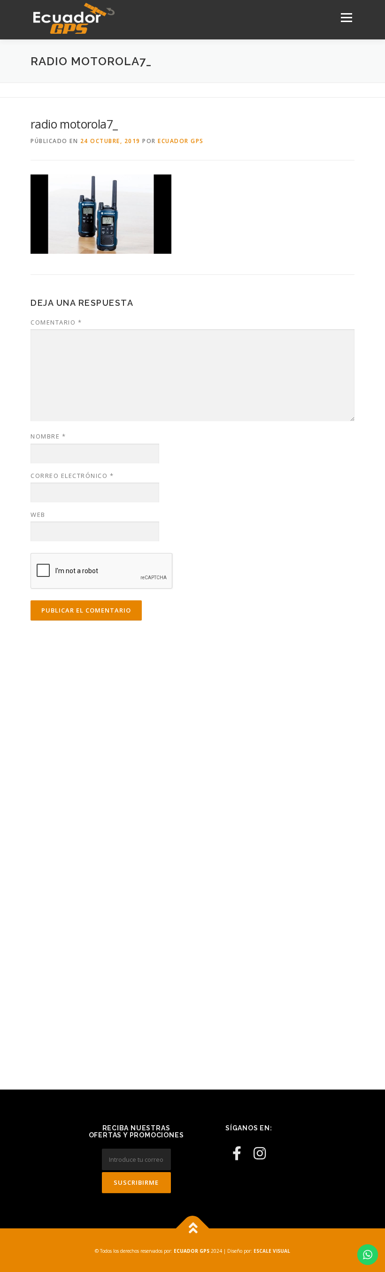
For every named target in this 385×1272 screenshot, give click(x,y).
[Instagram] (260, 1153)
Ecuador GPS (181, 141)
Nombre (48, 436)
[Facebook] (236, 1153)
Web (38, 514)
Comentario (56, 322)
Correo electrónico (72, 475)
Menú (346, 17)
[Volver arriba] (192, 1228)
